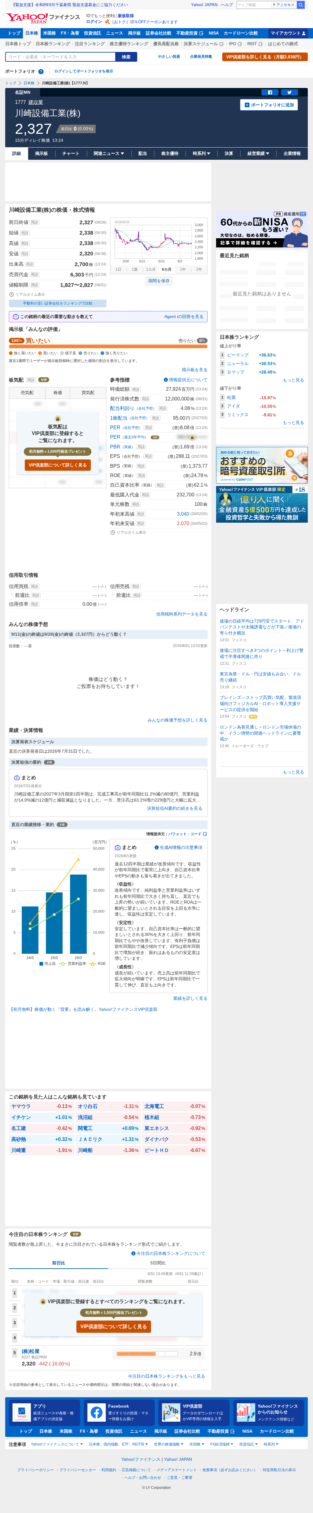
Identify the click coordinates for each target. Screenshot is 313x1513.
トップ (14, 33)
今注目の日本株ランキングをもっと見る (166, 1376)
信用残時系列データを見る (182, 614)
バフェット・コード (184, 834)
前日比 (58, 1262)
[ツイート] (289, 92)
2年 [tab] (199, 269)
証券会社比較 (158, 33)
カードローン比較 (241, 33)
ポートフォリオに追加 (272, 104)
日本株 (31, 33)
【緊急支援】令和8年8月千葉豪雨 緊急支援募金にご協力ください (69, 4)
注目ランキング (90, 43)
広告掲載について (136, 1470)
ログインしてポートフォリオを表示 (83, 71)
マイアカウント (286, 33)
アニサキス (285, 5)
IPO (232, 43)
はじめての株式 (283, 43)
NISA (214, 33)
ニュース (114, 33)
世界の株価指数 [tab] (167, 1444)
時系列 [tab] (269, 1444)
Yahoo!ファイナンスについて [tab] (55, 1444)
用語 (34, 222)
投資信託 (92, 33)
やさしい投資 (169, 56)
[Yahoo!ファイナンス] (44, 15)
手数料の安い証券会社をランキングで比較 (58, 303)
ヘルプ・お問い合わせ (142, 1477)
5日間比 (158, 1262)
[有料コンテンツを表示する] (192, 437)
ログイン (94, 21)
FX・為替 (70, 33)
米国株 (49, 33)
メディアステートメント (176, 1470)
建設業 (35, 102)
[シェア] (269, 92)
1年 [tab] (183, 269)
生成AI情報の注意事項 (181, 847)
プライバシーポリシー (35, 1470)
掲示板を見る (195, 369)
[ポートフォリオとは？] (41, 71)
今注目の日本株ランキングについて (171, 1253)
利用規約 (108, 1470)
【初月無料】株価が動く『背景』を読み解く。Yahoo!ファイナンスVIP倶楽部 (83, 1009)
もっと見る (293, 380)
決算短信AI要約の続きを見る (174, 808)
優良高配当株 (166, 43)
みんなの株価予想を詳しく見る (178, 720)
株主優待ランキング (129, 43)
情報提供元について (188, 379)
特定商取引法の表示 (279, 1470)
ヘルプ (227, 4)
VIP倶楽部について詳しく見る (58, 464)
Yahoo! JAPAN (204, 4)
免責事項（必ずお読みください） (229, 1470)
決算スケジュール (201, 43)
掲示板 (134, 33)
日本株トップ (18, 43)
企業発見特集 (201, 56)
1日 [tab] (118, 269)
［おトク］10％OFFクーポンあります (144, 22)
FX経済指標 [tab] (220, 1444)
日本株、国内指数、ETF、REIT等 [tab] (116, 1444)
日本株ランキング (53, 43)
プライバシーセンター (77, 1470)
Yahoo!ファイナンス (140, 1459)
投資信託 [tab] (246, 1444)
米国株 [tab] (195, 1444)
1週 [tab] (135, 269)
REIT (252, 43)
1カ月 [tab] (151, 269)
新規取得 (126, 15)
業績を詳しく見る (190, 998)
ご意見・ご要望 (179, 1477)
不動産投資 (187, 33)
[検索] (301, 5)
